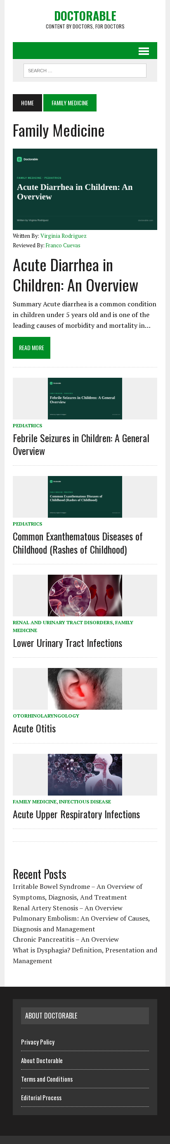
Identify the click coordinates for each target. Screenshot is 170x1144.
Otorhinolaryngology (46, 716)
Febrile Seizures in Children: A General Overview (81, 444)
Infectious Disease (85, 801)
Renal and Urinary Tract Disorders (63, 622)
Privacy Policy (37, 1041)
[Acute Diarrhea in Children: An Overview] (85, 224)
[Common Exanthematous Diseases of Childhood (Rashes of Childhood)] (85, 512)
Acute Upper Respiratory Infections (76, 813)
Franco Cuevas (63, 245)
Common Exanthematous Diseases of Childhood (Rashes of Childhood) (78, 542)
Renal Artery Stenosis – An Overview (68, 907)
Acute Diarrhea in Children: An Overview (75, 274)
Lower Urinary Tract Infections (67, 642)
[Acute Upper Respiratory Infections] (85, 789)
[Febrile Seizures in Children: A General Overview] (85, 413)
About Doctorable (42, 1060)
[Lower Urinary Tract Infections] (85, 610)
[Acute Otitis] (85, 704)
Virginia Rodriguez (63, 235)
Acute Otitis (34, 727)
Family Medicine (35, 801)
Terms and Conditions (47, 1078)
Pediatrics (27, 425)
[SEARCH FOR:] (85, 69)
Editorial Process (41, 1097)
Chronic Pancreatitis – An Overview (66, 939)
